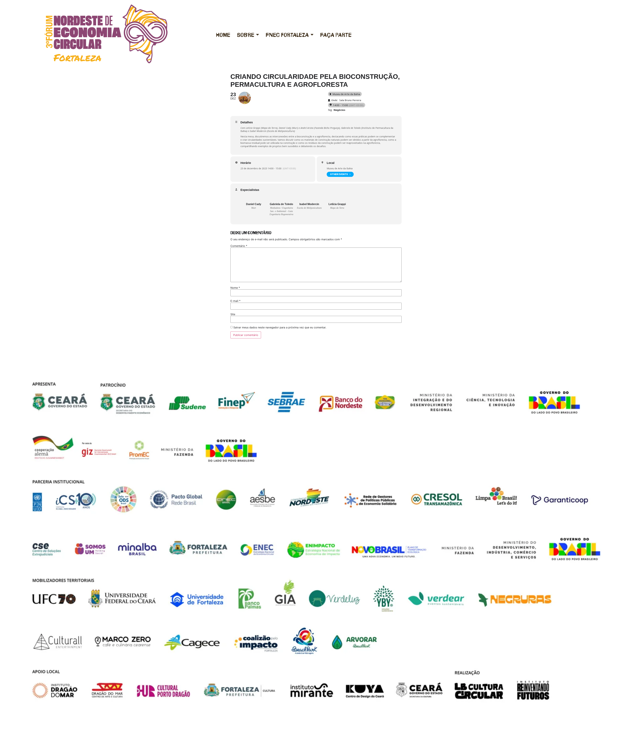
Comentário (238, 246)
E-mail (235, 301)
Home (223, 34)
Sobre (245, 34)
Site (232, 314)
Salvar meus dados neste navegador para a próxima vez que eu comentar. (279, 327)
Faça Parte (336, 34)
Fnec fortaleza (287, 34)
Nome (235, 287)
